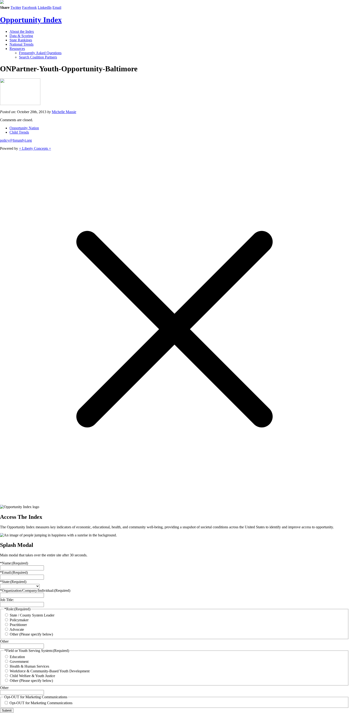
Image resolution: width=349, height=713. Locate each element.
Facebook (29, 7)
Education (17, 657)
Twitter (15, 7)
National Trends (21, 44)
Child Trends (19, 132)
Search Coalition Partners (38, 57)
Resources (17, 49)
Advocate (16, 629)
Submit (7, 710)
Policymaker (19, 620)
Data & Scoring (21, 36)
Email (56, 7)
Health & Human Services (29, 666)
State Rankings (20, 40)
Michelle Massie (64, 112)
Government (19, 662)
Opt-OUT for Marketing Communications (40, 703)
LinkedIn (45, 7)
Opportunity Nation (24, 128)
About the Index (21, 31)
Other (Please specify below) (31, 634)
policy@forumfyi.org (16, 140)
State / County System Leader (32, 615)
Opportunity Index (31, 19)
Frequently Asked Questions (40, 53)
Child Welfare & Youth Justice (32, 676)
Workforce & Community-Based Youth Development (50, 671)
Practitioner (18, 625)
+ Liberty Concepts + (35, 148)
